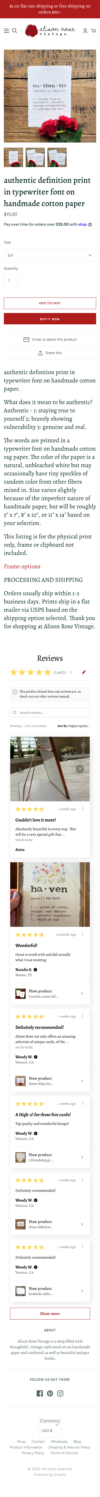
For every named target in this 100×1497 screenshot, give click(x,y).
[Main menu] (6, 30)
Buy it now (50, 319)
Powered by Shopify (50, 1474)
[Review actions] (82, 808)
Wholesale (59, 1441)
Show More (24, 839)
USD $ (47, 1431)
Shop (21, 1441)
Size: (8, 242)
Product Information (26, 1447)
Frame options (22, 566)
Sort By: (63, 726)
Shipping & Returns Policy (69, 1447)
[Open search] (14, 30)
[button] (70, 672)
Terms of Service (64, 1453)
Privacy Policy (33, 1453)
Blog (77, 1441)
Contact (38, 1441)
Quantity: (11, 268)
